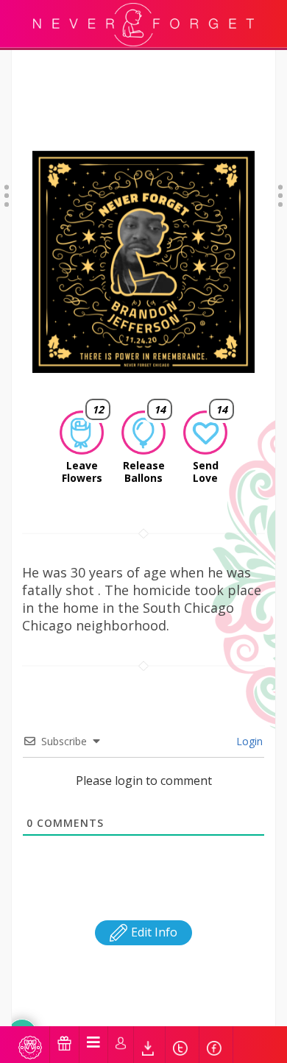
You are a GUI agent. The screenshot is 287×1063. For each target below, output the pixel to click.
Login (248, 741)
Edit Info (152, 932)
